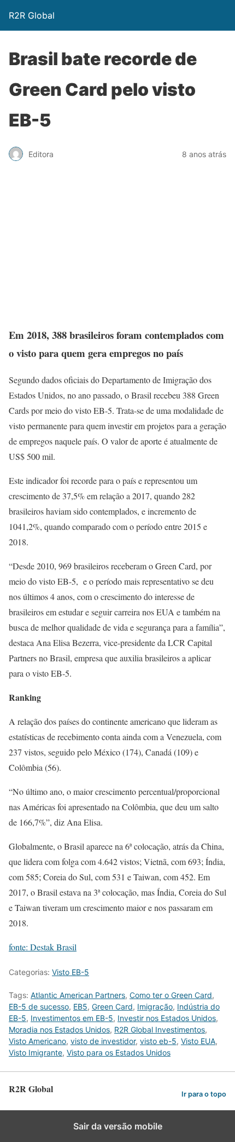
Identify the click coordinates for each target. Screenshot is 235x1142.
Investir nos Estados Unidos (167, 1018)
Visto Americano (37, 1041)
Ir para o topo (203, 1094)
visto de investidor (103, 1041)
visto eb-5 (158, 1041)
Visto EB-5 (70, 972)
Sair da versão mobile (117, 1126)
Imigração (155, 1006)
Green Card (112, 1006)
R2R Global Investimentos (159, 1029)
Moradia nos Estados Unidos (59, 1029)
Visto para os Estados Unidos (119, 1052)
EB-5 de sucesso (39, 1006)
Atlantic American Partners (78, 995)
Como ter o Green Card (171, 995)
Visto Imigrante (35, 1052)
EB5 (80, 1006)
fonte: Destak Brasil (43, 947)
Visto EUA (198, 1041)
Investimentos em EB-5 (72, 1018)
